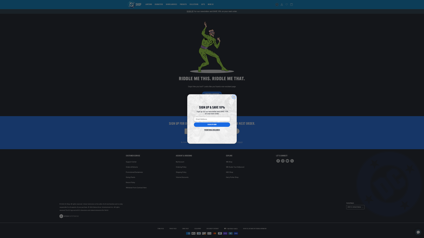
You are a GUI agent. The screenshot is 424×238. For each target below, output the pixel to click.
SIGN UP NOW (212, 125)
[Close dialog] (234, 97)
